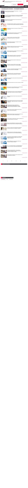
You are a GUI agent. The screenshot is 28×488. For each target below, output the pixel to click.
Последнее (3, 179)
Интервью (15, 6)
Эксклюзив (9, 6)
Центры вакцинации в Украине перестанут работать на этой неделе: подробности (15, 51)
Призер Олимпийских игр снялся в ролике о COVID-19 (15, 83)
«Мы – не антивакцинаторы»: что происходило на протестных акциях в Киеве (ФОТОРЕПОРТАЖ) (14, 146)
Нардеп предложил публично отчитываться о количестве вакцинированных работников (14, 55)
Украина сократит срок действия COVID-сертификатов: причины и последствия (13, 37)
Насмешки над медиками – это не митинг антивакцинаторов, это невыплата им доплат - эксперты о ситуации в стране (14, 151)
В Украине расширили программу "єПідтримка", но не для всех (15, 28)
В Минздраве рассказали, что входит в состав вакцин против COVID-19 (14, 42)
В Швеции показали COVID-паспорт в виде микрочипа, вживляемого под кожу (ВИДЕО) (14, 64)
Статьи (13, 6)
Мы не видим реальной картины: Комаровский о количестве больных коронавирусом (14, 33)
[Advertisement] (14, 170)
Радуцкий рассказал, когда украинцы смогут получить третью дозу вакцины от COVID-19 (14, 73)
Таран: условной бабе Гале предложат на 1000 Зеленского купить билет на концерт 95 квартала (14, 123)
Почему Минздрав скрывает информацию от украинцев (14, 60)
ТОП (7, 179)
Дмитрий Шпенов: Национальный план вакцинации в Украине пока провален (13, 20)
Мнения (19, 6)
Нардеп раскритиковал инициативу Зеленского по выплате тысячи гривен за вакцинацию (15, 114)
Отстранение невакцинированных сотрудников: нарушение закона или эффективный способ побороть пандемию (14, 137)
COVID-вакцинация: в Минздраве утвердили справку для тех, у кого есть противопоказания (14, 132)
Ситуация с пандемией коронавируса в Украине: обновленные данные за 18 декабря (14, 69)
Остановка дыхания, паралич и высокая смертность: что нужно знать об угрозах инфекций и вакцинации (15, 24)
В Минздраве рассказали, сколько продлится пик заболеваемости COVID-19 (14, 155)
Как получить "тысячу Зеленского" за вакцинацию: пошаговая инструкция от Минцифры (15, 87)
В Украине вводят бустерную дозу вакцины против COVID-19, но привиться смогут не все (15, 46)
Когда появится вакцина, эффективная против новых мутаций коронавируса (14, 110)
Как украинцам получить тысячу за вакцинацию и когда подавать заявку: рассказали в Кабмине (15, 92)
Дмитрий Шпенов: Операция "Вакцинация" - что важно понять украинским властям (13, 11)
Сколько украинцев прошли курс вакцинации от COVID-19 (14, 96)
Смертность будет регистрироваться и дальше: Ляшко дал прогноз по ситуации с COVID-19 (14, 128)
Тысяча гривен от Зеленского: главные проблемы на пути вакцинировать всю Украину (15, 119)
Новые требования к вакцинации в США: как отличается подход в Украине (14, 141)
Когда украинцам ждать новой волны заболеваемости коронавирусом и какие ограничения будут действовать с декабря (13, 106)
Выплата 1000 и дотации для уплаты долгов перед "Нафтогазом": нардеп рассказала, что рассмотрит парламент (15, 101)
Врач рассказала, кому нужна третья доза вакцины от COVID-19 (15, 78)
